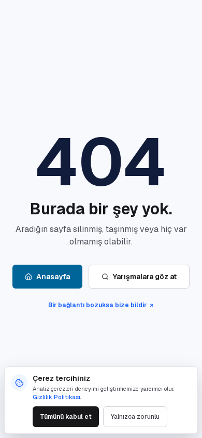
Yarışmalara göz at (145, 276)
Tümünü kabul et (66, 417)
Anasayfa (53, 276)
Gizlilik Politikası (56, 397)
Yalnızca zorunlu (135, 417)
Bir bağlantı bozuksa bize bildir (97, 305)
